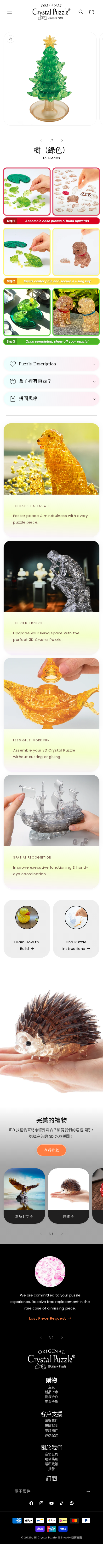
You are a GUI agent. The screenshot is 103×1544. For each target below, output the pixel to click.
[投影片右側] (62, 140)
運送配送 (51, 1435)
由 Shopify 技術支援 (69, 1537)
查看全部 (51, 1401)
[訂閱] (88, 1491)
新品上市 (22, 1216)
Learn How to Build (26, 945)
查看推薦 (51, 1150)
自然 (66, 1216)
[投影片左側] (41, 140)
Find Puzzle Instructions (74, 945)
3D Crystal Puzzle (45, 1537)
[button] (9, 12)
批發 (51, 1468)
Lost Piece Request (47, 1318)
